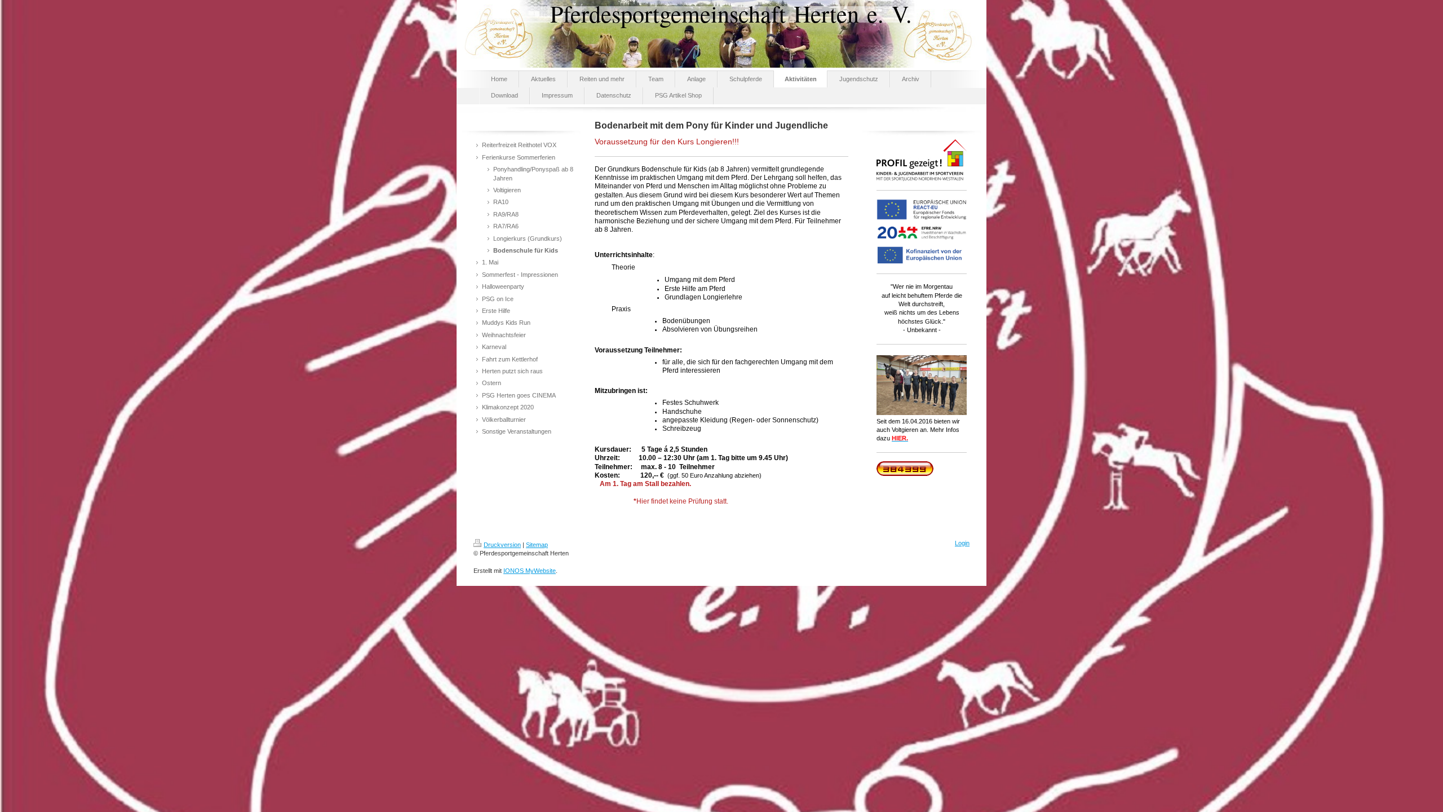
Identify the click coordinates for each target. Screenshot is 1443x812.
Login (962, 543)
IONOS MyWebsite (529, 570)
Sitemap (537, 544)
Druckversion (502, 544)
